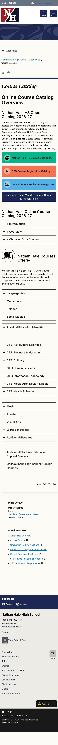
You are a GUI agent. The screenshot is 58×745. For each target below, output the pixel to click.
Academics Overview (20, 535)
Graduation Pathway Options (24, 545)
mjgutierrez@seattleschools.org (23, 514)
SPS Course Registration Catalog (26, 558)
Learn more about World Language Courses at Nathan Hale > (29, 197)
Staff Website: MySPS (13, 670)
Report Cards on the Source (24, 554)
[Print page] (8, 72)
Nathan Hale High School (13, 59)
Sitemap (6, 665)
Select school (9, 2)
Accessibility (8, 652)
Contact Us (7, 632)
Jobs (4, 661)
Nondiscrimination (10, 656)
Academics (11, 50)
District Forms (8, 679)
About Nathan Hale (11, 626)
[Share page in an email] (3, 72)
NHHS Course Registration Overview (28, 549)
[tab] (29, 224)
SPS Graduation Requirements (25, 563)
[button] (17, 2)
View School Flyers (17, 640)
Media (5, 689)
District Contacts (10, 684)
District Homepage (11, 675)
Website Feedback (11, 693)
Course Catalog (17, 540)
